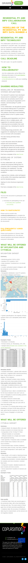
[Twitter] (25, 559)
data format (20, 154)
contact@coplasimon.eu (9, 79)
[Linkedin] (23, 559)
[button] (10, 7)
